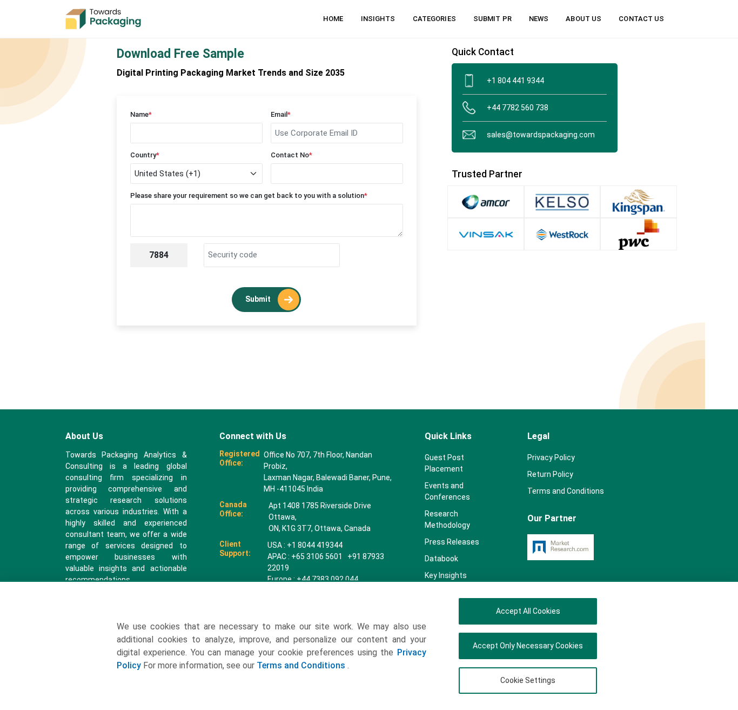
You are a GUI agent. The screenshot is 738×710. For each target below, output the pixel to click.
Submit (258, 298)
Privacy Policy (551, 457)
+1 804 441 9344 (515, 80)
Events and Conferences (447, 491)
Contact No (291, 155)
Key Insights (446, 575)
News (538, 19)
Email (281, 114)
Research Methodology (447, 519)
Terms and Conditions (302, 665)
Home (333, 19)
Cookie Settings (527, 680)
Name (141, 114)
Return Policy (550, 474)
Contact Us (641, 19)
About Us (583, 19)
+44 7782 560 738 (517, 107)
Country (144, 155)
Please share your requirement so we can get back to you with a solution (248, 195)
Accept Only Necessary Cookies (528, 645)
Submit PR (492, 19)
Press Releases (452, 542)
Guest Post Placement (444, 463)
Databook (441, 558)
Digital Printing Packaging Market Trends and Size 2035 (231, 73)
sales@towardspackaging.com (541, 134)
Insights (378, 19)
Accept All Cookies (528, 611)
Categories (434, 19)
